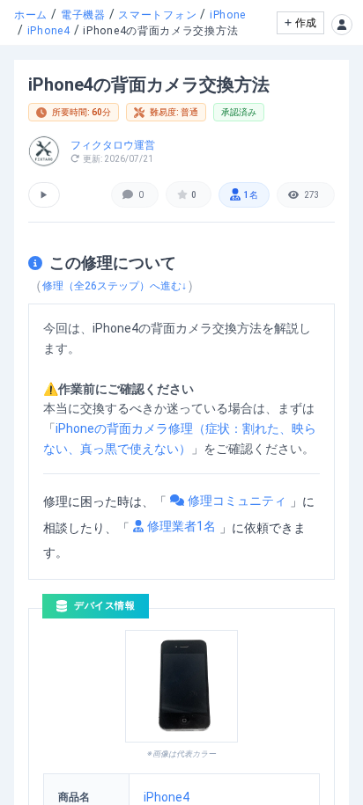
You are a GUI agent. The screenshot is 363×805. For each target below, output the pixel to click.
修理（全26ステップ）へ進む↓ (114, 286)
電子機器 (83, 15)
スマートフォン (157, 15)
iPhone (228, 15)
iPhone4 (48, 31)
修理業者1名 (181, 526)
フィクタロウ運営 (112, 145)
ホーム (31, 15)
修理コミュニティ (237, 501)
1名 (251, 195)
